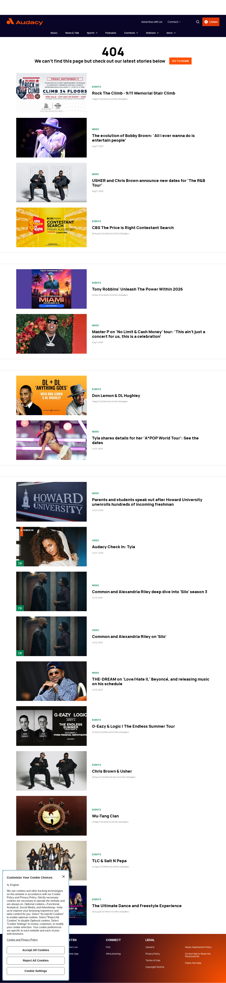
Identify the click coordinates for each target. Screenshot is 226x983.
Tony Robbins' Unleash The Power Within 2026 (137, 289)
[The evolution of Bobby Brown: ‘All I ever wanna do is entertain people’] (51, 137)
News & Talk (72, 32)
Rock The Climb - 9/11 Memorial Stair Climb (133, 93)
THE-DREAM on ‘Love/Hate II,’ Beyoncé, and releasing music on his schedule (150, 681)
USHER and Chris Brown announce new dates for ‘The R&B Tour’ (148, 183)
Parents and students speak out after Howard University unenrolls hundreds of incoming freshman (147, 502)
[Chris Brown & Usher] (51, 771)
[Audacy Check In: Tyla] (51, 546)
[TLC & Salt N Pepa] (51, 860)
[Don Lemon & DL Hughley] (51, 395)
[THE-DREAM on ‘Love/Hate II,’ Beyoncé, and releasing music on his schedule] (51, 681)
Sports (90, 32)
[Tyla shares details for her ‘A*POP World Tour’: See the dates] (51, 440)
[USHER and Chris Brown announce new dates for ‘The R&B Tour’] (51, 182)
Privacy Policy (152, 953)
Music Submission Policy (198, 947)
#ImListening (113, 953)
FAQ (108, 947)
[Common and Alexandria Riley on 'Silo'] (51, 636)
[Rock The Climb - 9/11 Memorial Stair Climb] (51, 93)
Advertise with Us (151, 21)
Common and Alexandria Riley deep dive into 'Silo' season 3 (149, 591)
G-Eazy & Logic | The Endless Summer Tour (133, 726)
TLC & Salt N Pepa (109, 860)
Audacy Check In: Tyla (113, 546)
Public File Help (193, 963)
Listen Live (72, 947)
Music (54, 32)
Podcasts (110, 32)
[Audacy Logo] (25, 21)
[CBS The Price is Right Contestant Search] (51, 227)
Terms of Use (152, 960)
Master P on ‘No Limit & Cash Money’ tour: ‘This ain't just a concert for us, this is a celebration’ (148, 334)
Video (95, 540)
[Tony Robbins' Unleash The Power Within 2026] (51, 289)
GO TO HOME (180, 61)
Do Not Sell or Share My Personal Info (197, 955)
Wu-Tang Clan (105, 816)
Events (96, 86)
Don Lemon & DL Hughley (116, 395)
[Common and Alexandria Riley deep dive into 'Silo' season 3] (51, 591)
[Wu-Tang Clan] (51, 815)
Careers (149, 947)
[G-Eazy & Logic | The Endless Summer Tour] (51, 726)
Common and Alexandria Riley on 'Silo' (129, 636)
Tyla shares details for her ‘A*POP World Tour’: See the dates (145, 440)
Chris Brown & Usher (112, 771)
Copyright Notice (154, 967)
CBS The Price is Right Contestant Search (133, 227)
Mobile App (72, 953)
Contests (129, 32)
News (95, 129)
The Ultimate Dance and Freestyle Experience (137, 905)
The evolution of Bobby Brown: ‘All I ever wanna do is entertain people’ (143, 138)
